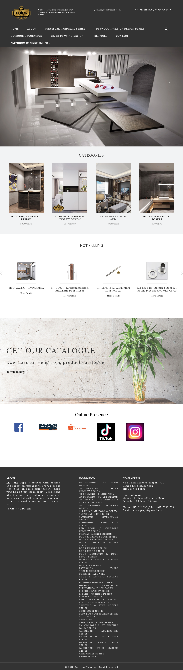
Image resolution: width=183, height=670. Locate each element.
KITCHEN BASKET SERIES (94, 591)
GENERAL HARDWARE (92, 574)
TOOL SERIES (87, 616)
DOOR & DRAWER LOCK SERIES (98, 537)
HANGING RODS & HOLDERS (96, 582)
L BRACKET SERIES (91, 596)
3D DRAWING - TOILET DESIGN (157, 218)
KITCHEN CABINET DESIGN (96, 594)
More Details (26, 293)
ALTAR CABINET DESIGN (94, 514)
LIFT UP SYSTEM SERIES (94, 602)
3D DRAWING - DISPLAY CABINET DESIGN (70, 218)
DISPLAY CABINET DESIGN (95, 534)
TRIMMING (85, 619)
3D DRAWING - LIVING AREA (113, 218)
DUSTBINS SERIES (90, 565)
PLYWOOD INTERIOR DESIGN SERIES (120, 28)
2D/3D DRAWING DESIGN (67, 36)
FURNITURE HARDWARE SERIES (65, 28)
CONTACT (122, 36)
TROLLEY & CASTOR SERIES (96, 622)
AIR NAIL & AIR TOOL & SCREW (98, 511)
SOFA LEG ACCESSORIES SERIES (98, 614)
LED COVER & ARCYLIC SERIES (98, 599)
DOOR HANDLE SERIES (93, 548)
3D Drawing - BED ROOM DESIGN (26, 218)
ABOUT (31, 28)
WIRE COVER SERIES (91, 653)
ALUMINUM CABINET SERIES (30, 43)
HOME (15, 28)
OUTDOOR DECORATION (26, 36)
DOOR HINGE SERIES (92, 551)
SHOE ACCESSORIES (91, 611)
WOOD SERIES (87, 656)
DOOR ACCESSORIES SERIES (96, 539)
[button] (13, 96)
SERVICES (101, 36)
